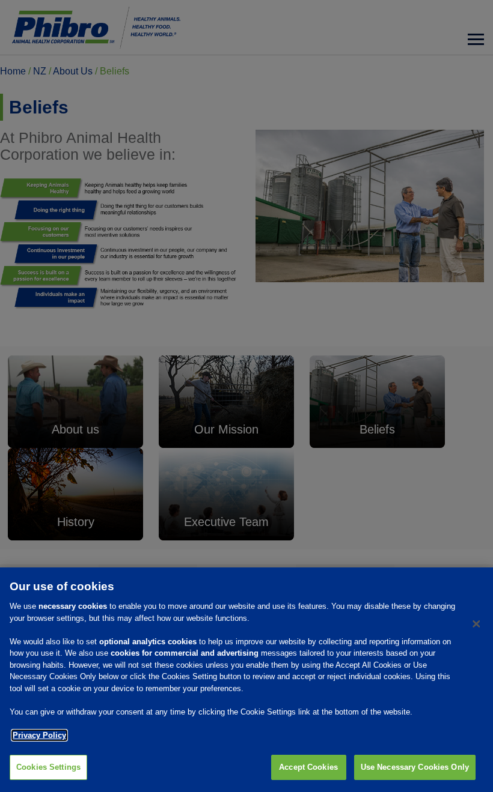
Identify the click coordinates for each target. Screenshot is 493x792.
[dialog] (246, 679)
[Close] (476, 623)
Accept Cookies (308, 767)
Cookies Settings (48, 767)
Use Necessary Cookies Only (415, 767)
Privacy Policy (39, 735)
